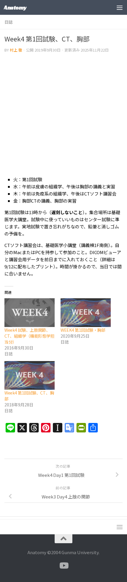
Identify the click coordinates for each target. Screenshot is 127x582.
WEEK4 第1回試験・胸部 (83, 330)
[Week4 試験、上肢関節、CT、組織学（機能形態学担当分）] (29, 312)
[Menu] (119, 7)
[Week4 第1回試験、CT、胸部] (29, 375)
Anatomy (15, 7)
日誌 (8, 22)
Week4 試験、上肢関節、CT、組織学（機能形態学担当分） (29, 336)
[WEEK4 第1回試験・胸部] (86, 312)
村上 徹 (16, 50)
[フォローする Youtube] (63, 566)
